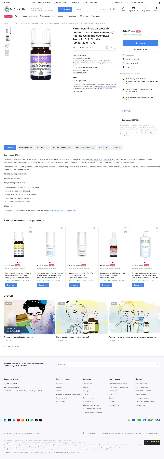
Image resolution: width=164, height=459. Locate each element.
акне (11, 178)
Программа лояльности (118, 383)
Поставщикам (88, 401)
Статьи (111, 398)
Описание (10, 147)
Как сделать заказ (142, 398)
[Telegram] (14, 420)
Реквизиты (113, 391)
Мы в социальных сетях (92, 409)
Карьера (86, 391)
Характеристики (25, 147)
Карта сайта (114, 405)
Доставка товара (142, 387)
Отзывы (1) (103, 147)
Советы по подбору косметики (68, 394)
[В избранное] (111, 47)
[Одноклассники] (23, 420)
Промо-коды (140, 405)
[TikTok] (27, 420)
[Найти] (114, 9)
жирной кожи (103, 86)
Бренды (59, 387)
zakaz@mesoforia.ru (11, 387)
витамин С (127, 167)
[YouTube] (18, 420)
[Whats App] (31, 420)
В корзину (140, 43)
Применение (42, 147)
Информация (114, 379)
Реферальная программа (118, 387)
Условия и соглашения (133, 433)
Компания (87, 379)
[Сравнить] (107, 47)
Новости (112, 394)
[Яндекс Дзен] (36, 420)
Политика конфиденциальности (111, 433)
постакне (112, 86)
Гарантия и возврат (143, 391)
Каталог (59, 383)
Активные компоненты (61, 147)
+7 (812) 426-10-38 (72, 453)
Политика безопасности (151, 433)
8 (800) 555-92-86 (122, 3)
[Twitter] (9, 420)
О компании (87, 383)
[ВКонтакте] (5, 420)
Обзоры (112, 401)
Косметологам (61, 398)
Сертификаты (88, 398)
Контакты (86, 387)
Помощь (138, 379)
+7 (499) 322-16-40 (46, 453)
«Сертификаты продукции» (63, 210)
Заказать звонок (137, 3)
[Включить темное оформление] (159, 3)
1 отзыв (81, 47)
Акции (58, 391)
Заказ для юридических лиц (146, 401)
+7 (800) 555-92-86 (26, 453)
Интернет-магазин (64, 379)
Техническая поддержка (92, 412)
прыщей (130, 162)
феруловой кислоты (47, 167)
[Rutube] (40, 420)
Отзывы (85, 394)
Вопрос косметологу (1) (85, 147)
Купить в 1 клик (140, 49)
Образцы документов (91, 405)
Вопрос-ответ (140, 394)
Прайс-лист (60, 401)
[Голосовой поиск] (110, 9)
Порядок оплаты (141, 383)
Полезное (116, 147)
